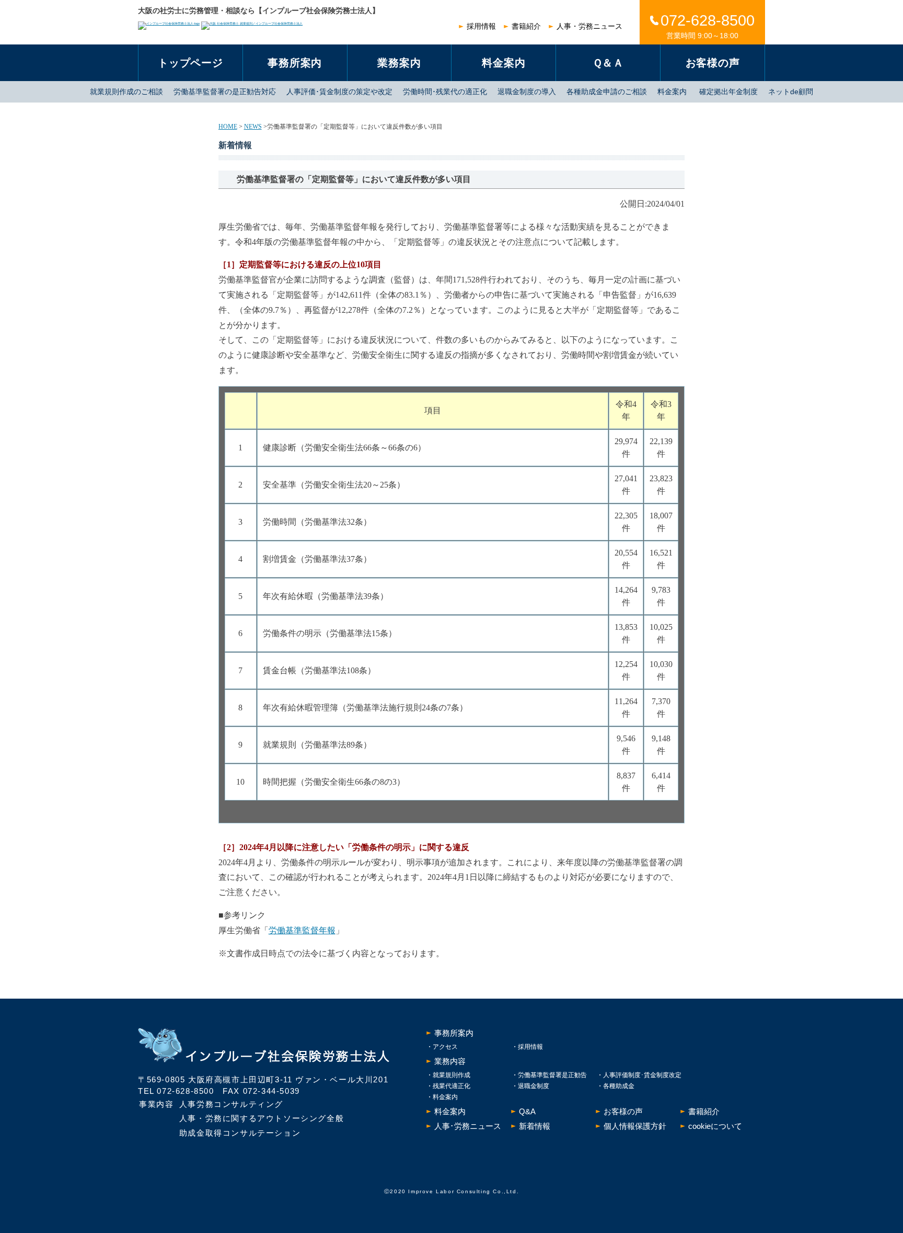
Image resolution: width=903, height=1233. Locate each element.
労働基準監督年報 (302, 930)
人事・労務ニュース (589, 26)
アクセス (445, 1046)
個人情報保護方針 (635, 1126)
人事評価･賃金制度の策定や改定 (339, 91)
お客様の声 (713, 63)
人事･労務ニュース (467, 1126)
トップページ (190, 63)
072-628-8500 (185, 1091)
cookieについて (715, 1126)
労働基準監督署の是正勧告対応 (224, 91)
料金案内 (503, 63)
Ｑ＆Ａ (608, 63)
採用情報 (481, 26)
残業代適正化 (451, 1086)
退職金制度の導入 (526, 91)
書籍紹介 (526, 26)
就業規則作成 (451, 1075)
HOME (227, 126)
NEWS (253, 126)
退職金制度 (533, 1086)
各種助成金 (618, 1086)
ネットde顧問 (790, 91)
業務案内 (399, 63)
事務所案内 (295, 63)
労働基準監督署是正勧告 (552, 1075)
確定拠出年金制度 (728, 91)
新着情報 (534, 1126)
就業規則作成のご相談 (126, 91)
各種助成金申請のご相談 (606, 91)
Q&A (527, 1111)
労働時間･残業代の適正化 (445, 91)
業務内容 (450, 1061)
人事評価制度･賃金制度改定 (642, 1075)
